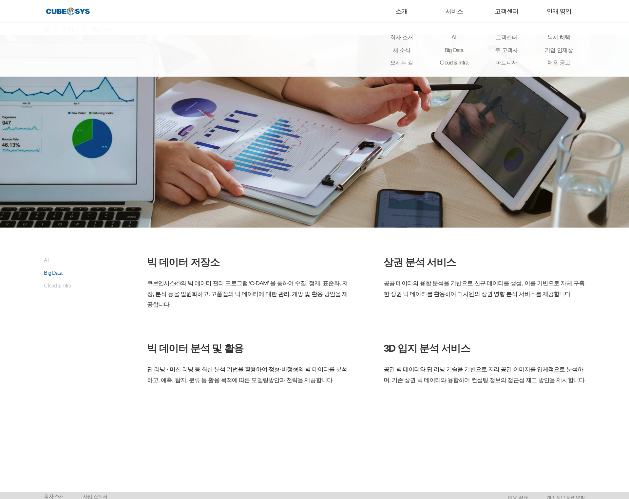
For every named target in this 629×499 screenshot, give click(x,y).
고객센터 (506, 11)
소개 (402, 11)
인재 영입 (558, 11)
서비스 (454, 11)
